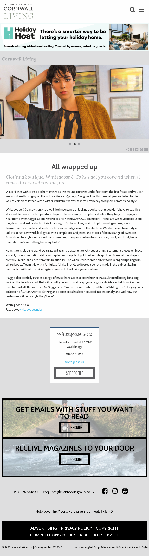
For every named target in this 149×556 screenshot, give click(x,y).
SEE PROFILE (74, 373)
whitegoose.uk (74, 362)
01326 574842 (27, 492)
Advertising (43, 528)
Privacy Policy (76, 528)
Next (143, 107)
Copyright (107, 528)
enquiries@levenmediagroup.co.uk (68, 492)
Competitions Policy (53, 535)
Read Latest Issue (99, 535)
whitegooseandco (31, 309)
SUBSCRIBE (74, 427)
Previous (6, 107)
